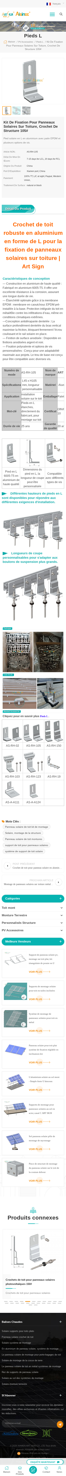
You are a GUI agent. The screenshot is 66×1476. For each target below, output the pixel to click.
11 (60, 1301)
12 (6, 1303)
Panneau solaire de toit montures (23, 839)
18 (38, 1303)
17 (33, 1303)
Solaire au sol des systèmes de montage (22, 1378)
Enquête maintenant (42, 1462)
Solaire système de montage (16, 1342)
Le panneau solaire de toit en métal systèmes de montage (31, 1366)
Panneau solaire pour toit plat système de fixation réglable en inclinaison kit (43, 1049)
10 (55, 1301)
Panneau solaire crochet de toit (17, 1337)
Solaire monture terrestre (14, 1384)
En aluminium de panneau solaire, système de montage (30, 1348)
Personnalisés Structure (19, 922)
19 (43, 1303)
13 (12, 1303)
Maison (11, 42)
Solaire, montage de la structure (23, 833)
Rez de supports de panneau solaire (20, 1372)
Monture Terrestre (14, 915)
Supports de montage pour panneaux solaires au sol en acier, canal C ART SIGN (42, 1108)
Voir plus (35, 971)
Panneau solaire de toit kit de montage (26, 826)
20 (49, 1303)
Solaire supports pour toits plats (18, 1331)
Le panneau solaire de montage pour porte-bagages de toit (31, 1354)
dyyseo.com (43, 1449)
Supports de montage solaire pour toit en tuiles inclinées (42, 988)
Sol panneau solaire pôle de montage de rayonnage (42, 1138)
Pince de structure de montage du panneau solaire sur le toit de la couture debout (44, 1167)
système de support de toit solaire (24, 851)
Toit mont (8, 907)
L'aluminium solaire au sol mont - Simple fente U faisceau (44, 1079)
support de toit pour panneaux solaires (26, 845)
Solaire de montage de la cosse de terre (22, 1360)
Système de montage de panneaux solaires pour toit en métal (43, 1018)
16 (28, 1303)
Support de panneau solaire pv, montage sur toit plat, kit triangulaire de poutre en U (43, 958)
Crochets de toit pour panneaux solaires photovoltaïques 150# (30, 1281)
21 (54, 1303)
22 (59, 1303)
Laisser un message (33, 1470)
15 (22, 1303)
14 (17, 1303)
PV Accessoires (12, 930)
